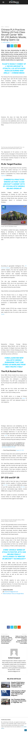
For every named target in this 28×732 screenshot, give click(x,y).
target (2, 314)
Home (2, 26)
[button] (3, 2)
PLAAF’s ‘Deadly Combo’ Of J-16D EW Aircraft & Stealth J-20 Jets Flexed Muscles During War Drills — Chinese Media (14, 68)
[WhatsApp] (15, 45)
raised (23, 398)
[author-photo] (14, 655)
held (6, 435)
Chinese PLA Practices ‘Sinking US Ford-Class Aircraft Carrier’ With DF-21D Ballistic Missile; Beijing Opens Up (14, 184)
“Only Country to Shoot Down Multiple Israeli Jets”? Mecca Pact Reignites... (18, 693)
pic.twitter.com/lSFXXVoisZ (8, 447)
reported (3, 175)
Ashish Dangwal (6, 42)
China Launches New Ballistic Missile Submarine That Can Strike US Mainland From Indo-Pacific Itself (14, 362)
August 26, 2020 (20, 450)
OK (25, 730)
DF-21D (5, 485)
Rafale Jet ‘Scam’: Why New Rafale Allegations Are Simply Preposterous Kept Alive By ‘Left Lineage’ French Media (21, 640)
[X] (11, 45)
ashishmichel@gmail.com (11, 591)
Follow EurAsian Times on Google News (13, 593)
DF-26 (22, 487)
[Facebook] (8, 45)
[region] (14, 16)
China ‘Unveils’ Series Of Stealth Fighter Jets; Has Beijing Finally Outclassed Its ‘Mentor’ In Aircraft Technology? (14, 554)
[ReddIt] (19, 45)
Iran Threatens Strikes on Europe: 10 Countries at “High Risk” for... (18, 701)
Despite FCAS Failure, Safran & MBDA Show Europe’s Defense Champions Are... (18, 685)
